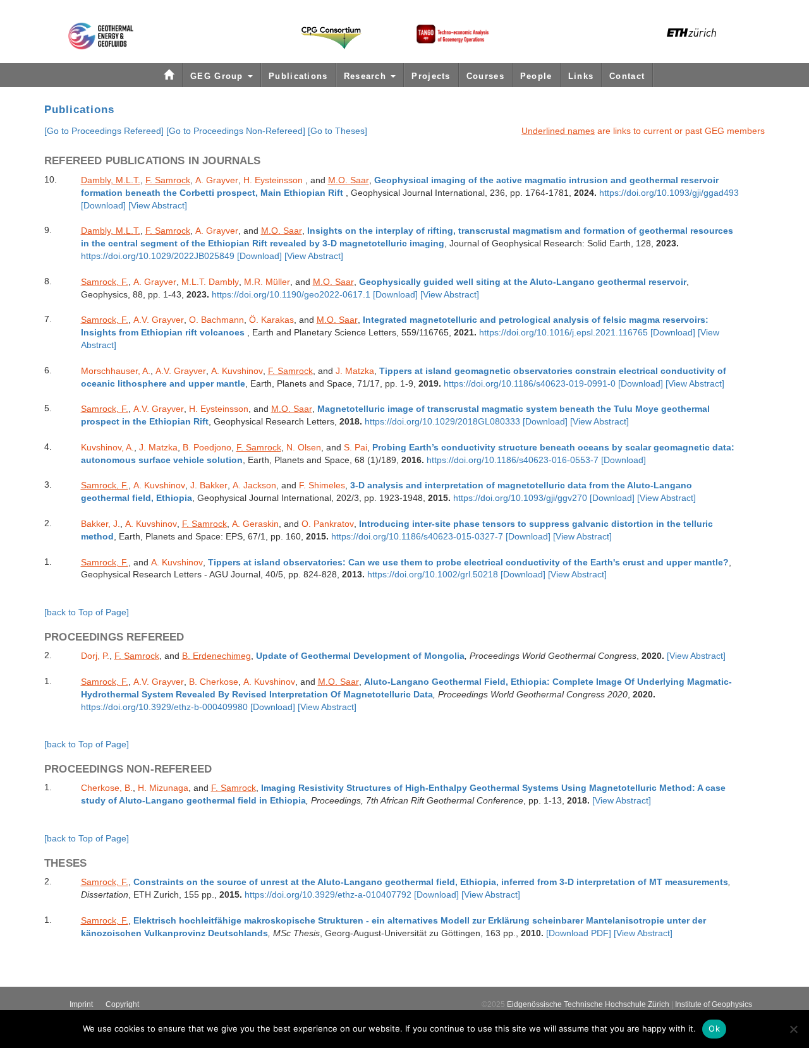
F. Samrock (167, 180)
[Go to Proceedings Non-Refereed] (235, 131)
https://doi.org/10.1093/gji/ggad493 (669, 193)
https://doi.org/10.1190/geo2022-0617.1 (291, 294)
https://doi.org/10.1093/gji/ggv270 (520, 498)
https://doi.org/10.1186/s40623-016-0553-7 (513, 460)
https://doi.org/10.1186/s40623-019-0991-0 (530, 383)
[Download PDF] (578, 933)
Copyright (122, 1004)
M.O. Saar (348, 180)
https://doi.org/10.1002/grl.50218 (432, 574)
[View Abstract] (157, 205)
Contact (627, 76)
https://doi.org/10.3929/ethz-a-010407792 (328, 895)
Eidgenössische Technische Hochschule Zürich (588, 1004)
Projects (430, 76)
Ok (714, 1028)
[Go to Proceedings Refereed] (104, 131)
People (536, 76)
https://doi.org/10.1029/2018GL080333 (442, 421)
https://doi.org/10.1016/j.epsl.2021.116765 (563, 332)
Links (581, 76)
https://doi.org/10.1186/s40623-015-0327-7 (417, 536)
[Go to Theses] (337, 131)
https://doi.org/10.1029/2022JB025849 (159, 256)
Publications (298, 76)
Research (367, 76)
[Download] (103, 205)
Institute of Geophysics (713, 1004)
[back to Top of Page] (86, 612)
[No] (793, 1029)
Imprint (81, 1004)
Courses (485, 76)
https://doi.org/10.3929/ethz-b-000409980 (164, 707)
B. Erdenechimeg (216, 656)
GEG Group (218, 76)
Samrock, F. (104, 282)
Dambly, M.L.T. (110, 180)
